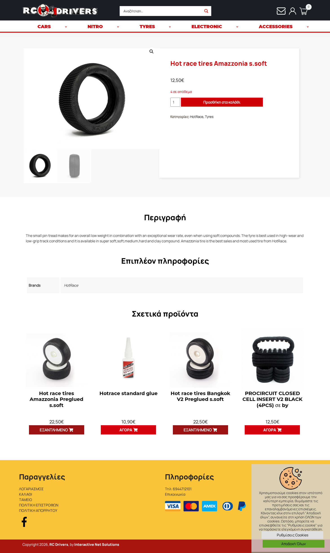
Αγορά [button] (125, 429)
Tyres (209, 116)
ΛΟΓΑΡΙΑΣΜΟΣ (31, 488)
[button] (151, 51)
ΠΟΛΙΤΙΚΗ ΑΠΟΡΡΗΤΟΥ (38, 510)
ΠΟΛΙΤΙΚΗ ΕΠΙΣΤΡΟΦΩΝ (38, 505)
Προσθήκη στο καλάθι (221, 102)
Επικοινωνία (175, 494)
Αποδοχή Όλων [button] (293, 543)
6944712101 (182, 488)
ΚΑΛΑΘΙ (25, 494)
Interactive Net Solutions (96, 544)
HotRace (196, 116)
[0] (302, 11)
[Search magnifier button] (206, 11)
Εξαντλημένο (54, 429)
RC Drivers (58, 544)
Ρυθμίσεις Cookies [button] (292, 535)
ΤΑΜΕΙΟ (25, 499)
